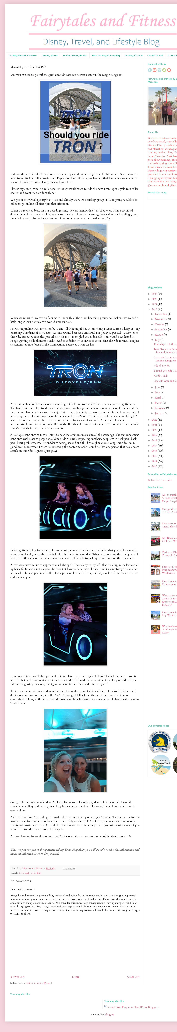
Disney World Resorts (23, 55)
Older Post (133, 976)
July (157, 340)
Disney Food (49, 55)
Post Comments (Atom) (38, 983)
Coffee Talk (161, 376)
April (158, 397)
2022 (155, 419)
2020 (155, 430)
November (161, 319)
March (159, 403)
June (158, 387)
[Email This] (64, 868)
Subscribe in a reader (160, 480)
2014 (155, 461)
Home (75, 976)
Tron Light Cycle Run (30, 873)
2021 (155, 425)
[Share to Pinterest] (74, 868)
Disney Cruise (134, 55)
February (160, 408)
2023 (155, 309)
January (159, 413)
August (159, 334)
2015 (155, 456)
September (161, 329)
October (160, 324)
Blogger (109, 1014)
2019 (155, 435)
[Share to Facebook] (71, 868)
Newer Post (17, 976)
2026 (155, 294)
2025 (155, 299)
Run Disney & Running (106, 55)
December (161, 314)
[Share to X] (69, 868)
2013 (155, 466)
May (158, 392)
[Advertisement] (162, 242)
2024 (155, 304)
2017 (155, 445)
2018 (155, 440)
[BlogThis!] (66, 868)
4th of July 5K (162, 365)
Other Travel (155, 55)
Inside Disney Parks (74, 55)
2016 (155, 451)
